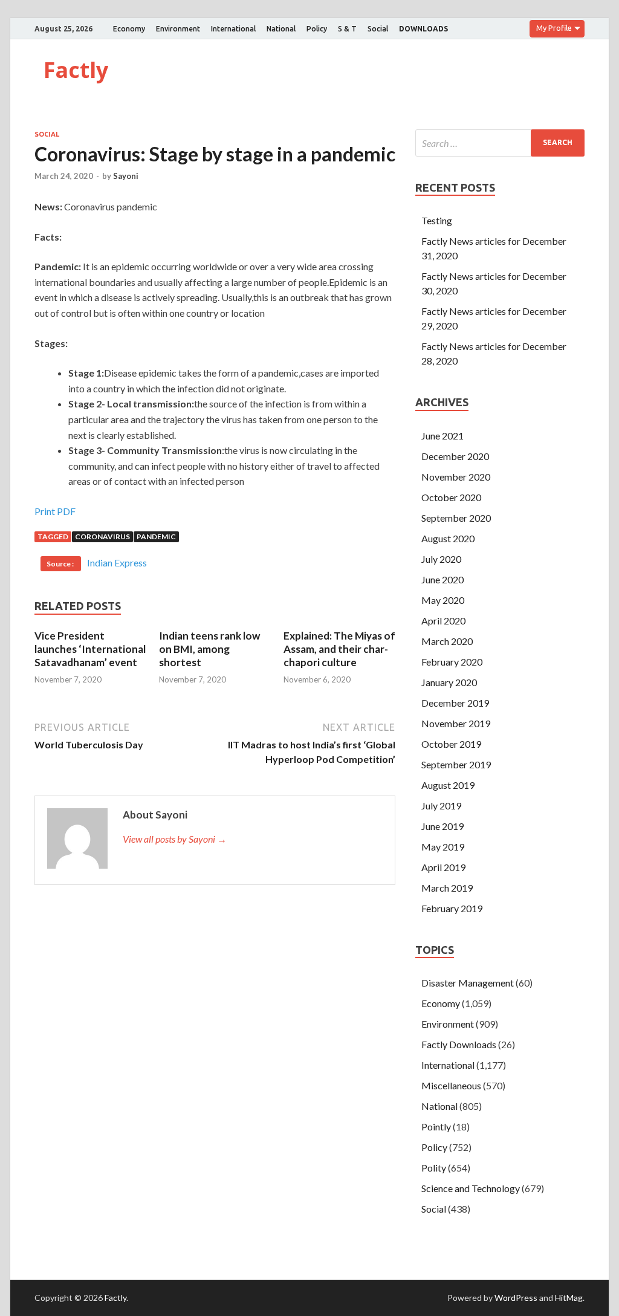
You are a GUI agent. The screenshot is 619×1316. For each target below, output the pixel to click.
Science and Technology (470, 1188)
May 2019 (442, 846)
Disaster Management (467, 982)
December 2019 (455, 702)
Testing (436, 220)
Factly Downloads (458, 1044)
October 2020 (451, 497)
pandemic (156, 536)
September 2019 (456, 764)
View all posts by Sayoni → (175, 838)
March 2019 (447, 887)
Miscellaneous (451, 1085)
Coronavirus (102, 536)
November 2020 (455, 476)
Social (378, 29)
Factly (76, 70)
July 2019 (441, 805)
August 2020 (448, 538)
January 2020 (449, 682)
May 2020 (442, 600)
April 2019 (443, 867)
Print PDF (55, 511)
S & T (347, 29)
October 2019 (451, 744)
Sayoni (125, 176)
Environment (178, 29)
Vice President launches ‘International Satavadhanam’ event (90, 649)
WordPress (515, 1297)
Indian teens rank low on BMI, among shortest (209, 649)
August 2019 (448, 785)
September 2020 (456, 517)
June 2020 (442, 579)
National (281, 29)
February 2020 (451, 661)
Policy (316, 29)
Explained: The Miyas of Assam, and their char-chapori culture (339, 649)
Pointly (436, 1126)
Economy (129, 29)
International (233, 29)
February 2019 (451, 908)
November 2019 (455, 723)
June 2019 (442, 826)
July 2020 (441, 559)
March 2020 (447, 641)
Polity (433, 1167)
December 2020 (455, 456)
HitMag (569, 1297)
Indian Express (117, 562)
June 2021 (442, 435)
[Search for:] (500, 143)
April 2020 (443, 620)
